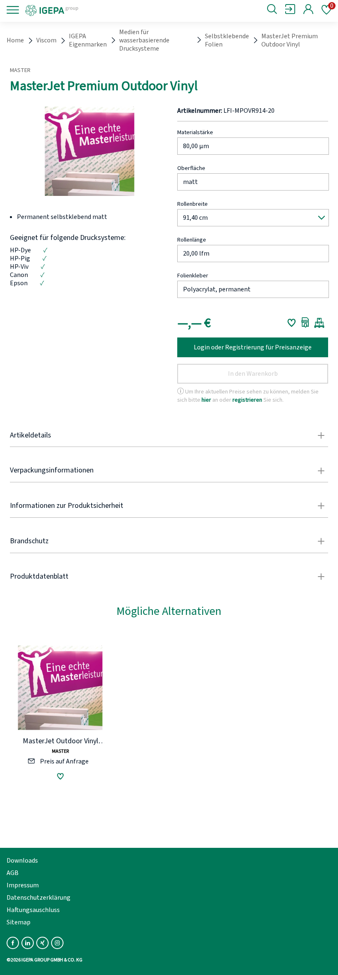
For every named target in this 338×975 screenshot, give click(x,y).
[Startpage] (79, 10)
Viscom (46, 40)
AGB (13, 872)
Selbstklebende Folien (227, 40)
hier (206, 400)
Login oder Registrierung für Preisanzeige (253, 347)
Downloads (22, 860)
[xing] (42, 943)
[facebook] (13, 943)
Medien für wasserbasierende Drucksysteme (144, 40)
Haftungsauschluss (33, 909)
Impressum (23, 885)
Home (15, 40)
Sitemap (19, 922)
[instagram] (57, 943)
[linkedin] (27, 943)
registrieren (247, 400)
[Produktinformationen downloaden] (305, 322)
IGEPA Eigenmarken (88, 40)
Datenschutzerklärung (38, 897)
